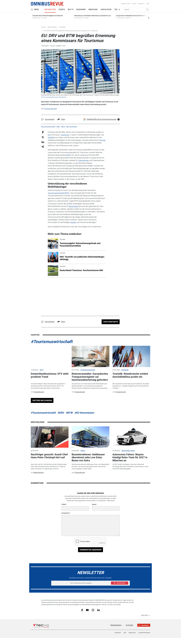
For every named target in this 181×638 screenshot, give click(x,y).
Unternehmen (83, 160)
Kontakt (129, 625)
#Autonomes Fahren (128, 450)
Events (62, 9)
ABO (147, 4)
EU (49, 135)
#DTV (41, 370)
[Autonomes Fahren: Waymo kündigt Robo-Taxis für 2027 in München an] (131, 437)
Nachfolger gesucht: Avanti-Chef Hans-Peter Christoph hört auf (49, 456)
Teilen (63, 119)
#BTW (69, 412)
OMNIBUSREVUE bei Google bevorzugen (101, 119)
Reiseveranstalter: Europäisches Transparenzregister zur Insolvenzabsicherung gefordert (90, 376)
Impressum (118, 632)
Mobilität (51, 137)
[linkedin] (98, 610)
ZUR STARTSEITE (110, 322)
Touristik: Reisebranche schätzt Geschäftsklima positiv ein (130, 375)
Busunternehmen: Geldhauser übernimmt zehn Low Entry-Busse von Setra (88, 457)
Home (43, 27)
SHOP (134, 4)
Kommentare (49, 119)
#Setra (83, 450)
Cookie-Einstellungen (144, 632)
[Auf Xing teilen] (43, 146)
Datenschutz (132, 632)
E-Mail (63, 504)
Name (94, 504)
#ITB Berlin (125, 370)
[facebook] (82, 610)
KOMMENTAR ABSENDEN (90, 550)
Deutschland (73, 206)
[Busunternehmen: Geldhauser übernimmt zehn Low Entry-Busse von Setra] (90, 437)
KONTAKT (141, 4)
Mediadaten (116, 625)
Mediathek (93, 9)
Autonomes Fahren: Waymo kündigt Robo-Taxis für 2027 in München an (129, 457)
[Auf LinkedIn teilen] (43, 142)
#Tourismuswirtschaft (51, 341)
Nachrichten (50, 9)
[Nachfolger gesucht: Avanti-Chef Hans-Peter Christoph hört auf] (50, 437)
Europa (102, 140)
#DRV (61, 412)
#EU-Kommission (84, 412)
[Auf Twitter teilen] (43, 137)
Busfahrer (81, 9)
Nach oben (144, 615)
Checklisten (106, 9)
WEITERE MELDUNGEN (42, 400)
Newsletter (125, 4)
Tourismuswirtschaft (56, 193)
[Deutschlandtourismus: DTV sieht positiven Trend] (50, 356)
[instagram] (93, 610)
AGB (125, 632)
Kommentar (65, 513)
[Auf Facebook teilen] (43, 132)
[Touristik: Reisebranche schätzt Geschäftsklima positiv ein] (131, 356)
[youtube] (87, 610)
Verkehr (73, 222)
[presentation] (148, 18)
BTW (67, 193)
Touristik (62, 27)
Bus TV (70, 9)
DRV (68, 155)
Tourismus (65, 135)
